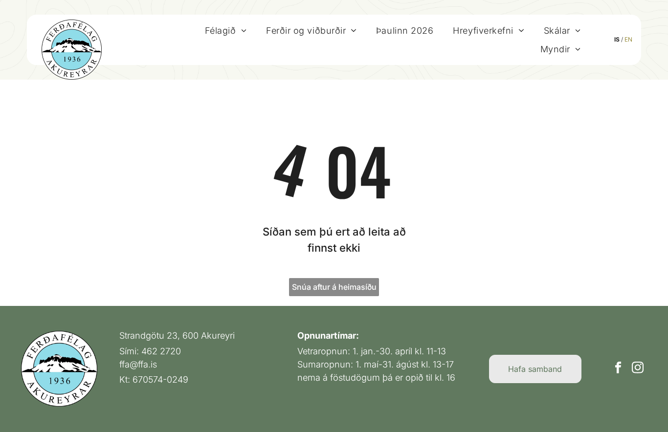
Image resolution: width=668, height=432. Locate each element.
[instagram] (637, 369)
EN (628, 39)
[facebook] (618, 369)
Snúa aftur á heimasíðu (334, 287)
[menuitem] (225, 30)
